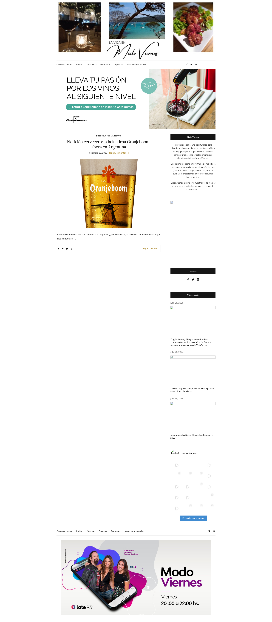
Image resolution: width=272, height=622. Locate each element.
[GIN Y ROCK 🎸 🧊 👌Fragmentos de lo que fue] (176, 476)
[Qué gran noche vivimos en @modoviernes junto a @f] (187, 508)
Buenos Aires (103, 135)
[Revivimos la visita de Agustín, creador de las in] (176, 508)
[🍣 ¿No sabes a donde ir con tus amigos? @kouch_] (209, 487)
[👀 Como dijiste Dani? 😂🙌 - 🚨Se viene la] (187, 487)
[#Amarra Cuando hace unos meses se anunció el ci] (198, 508)
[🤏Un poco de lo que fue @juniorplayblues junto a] (198, 487)
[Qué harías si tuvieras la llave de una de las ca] (176, 465)
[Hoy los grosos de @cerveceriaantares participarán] (209, 497)
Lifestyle (90, 64)
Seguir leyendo (150, 248)
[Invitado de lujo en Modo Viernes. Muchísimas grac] (198, 497)
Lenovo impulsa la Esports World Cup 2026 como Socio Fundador (192, 390)
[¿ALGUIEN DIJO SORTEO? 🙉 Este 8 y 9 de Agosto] (198, 465)
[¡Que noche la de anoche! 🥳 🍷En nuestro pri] (187, 476)
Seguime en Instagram (195, 518)
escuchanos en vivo (137, 64)
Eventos (104, 64)
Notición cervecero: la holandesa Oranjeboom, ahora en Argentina (108, 144)
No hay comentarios (119, 152)
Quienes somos (64, 64)
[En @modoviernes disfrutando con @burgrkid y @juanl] (187, 497)
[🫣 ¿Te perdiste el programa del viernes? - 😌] (176, 487)
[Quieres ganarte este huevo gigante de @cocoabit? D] (187, 465)
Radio (79, 64)
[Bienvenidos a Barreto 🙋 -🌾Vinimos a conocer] (209, 476)
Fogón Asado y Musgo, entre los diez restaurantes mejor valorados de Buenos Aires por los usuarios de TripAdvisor (190, 342)
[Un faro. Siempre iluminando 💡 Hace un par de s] (198, 476)
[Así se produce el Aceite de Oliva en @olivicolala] (209, 508)
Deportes (118, 64)
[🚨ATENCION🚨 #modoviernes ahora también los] (176, 497)
